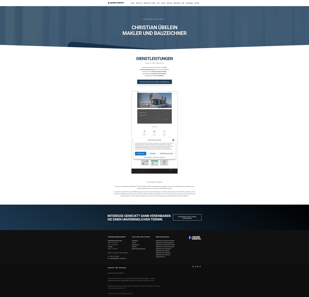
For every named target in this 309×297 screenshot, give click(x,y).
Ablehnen (152, 153)
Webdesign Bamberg (114, 286)
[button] (173, 140)
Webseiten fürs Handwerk (163, 248)
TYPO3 (134, 242)
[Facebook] (193, 266)
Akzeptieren (140, 153)
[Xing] (200, 266)
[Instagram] (195, 266)
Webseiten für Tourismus (163, 253)
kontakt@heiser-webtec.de (118, 258)
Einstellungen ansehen (166, 153)
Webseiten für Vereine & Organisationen (163, 256)
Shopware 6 (135, 244)
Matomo (134, 246)
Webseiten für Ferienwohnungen (165, 244)
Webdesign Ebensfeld (139, 286)
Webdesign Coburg (126, 286)
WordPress (135, 240)
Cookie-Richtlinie (148, 157)
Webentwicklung (122, 278)
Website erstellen (149, 280)
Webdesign (111, 278)
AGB (116, 267)
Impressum (162, 157)
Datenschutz (156, 157)
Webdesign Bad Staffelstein (117, 288)
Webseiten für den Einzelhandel (165, 240)
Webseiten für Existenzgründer (165, 242)
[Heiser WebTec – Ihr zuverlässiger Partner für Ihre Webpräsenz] (116, 3)
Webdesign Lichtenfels (153, 286)
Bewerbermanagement (138, 248)
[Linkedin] (198, 266)
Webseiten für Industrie (163, 250)
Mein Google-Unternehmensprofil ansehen (120, 293)
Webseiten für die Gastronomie (165, 246)
